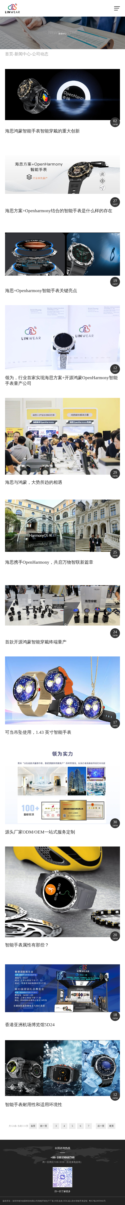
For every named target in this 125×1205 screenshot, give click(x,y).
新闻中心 (22, 54)
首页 (9, 54)
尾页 (111, 1126)
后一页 (100, 1126)
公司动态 (40, 54)
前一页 (43, 1126)
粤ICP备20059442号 (97, 1201)
